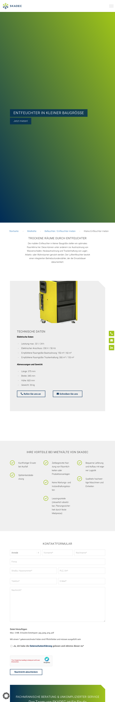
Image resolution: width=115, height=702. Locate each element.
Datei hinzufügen (18, 629)
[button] (6, 696)
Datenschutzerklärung (41, 646)
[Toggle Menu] (111, 6)
